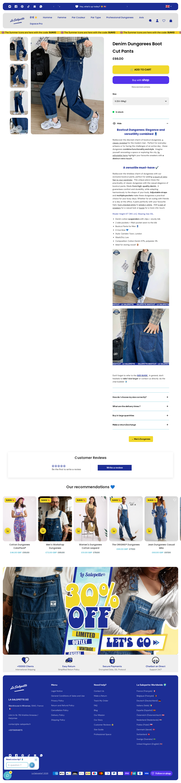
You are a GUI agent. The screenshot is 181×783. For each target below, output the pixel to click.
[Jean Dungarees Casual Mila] (161, 518)
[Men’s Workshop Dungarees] (55, 518)
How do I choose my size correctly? (130, 397)
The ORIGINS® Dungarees (126, 544)
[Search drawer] (150, 21)
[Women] (90, 518)
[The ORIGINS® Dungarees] (126, 518)
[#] (90, 611)
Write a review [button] (115, 467)
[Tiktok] (28, 6)
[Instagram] (10, 6)
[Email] (35, 6)
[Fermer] (44, 711)
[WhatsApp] (41, 6)
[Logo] (16, 20)
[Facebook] (16, 6)
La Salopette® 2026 (40, 773)
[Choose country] (169, 6)
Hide (119, 123)
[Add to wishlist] (33, 500)
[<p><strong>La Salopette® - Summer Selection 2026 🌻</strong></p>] (90, 6)
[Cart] (170, 21)
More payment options (141, 87)
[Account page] (157, 21)
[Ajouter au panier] (8, 531)
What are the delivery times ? (127, 406)
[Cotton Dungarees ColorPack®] (19, 518)
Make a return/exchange (124, 424)
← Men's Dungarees (141, 439)
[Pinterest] (22, 6)
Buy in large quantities (123, 415)
